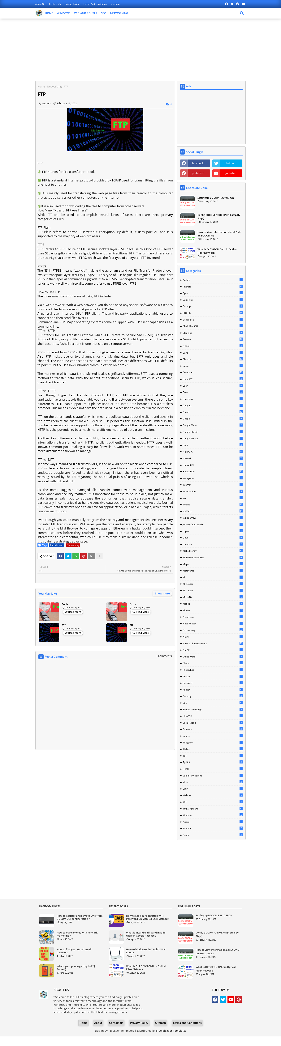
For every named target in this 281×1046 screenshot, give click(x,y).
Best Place (212, 319)
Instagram (212, 478)
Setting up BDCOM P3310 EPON (215, 197)
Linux (212, 537)
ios (212, 498)
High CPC (212, 451)
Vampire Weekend (212, 775)
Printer (212, 676)
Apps (212, 293)
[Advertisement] (140, 49)
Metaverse (212, 570)
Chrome (212, 359)
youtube (230, 173)
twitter (230, 163)
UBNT (212, 769)
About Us (40, 4)
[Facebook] (60, 556)
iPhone (212, 504)
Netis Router (212, 623)
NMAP (212, 650)
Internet (212, 484)
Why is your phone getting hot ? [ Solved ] (76, 968)
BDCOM (212, 313)
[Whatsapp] (75, 556)
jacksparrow (212, 517)
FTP (64, 625)
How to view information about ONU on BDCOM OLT (219, 233)
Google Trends (212, 438)
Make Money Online (212, 557)
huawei (212, 458)
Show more (162, 593)
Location (212, 544)
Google (212, 418)
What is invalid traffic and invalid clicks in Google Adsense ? (146, 934)
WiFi (212, 802)
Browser (212, 339)
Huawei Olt (212, 465)
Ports (65, 604)
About (98, 1023)
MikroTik (212, 597)
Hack (212, 445)
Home (41, 86)
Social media (212, 722)
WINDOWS (63, 13)
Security (212, 696)
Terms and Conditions (95, 4)
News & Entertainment (212, 643)
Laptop (212, 531)
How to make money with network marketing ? (77, 934)
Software (212, 729)
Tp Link (212, 762)
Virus (212, 782)
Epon (212, 385)
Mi (212, 577)
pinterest (198, 173)
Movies (212, 610)
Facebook (212, 399)
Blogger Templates (122, 1030)
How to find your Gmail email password (74, 951)
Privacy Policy (72, 4)
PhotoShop (212, 669)
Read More (74, 612)
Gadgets (212, 405)
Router (212, 689)
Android (212, 286)
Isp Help (212, 511)
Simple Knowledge (212, 709)
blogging (212, 332)
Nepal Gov (212, 617)
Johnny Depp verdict (212, 524)
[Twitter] (68, 556)
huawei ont (212, 471)
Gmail (212, 412)
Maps (212, 564)
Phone (212, 663)
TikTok (212, 749)
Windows (212, 815)
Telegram (212, 742)
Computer (212, 372)
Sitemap (115, 4)
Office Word (212, 656)
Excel (212, 392)
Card (212, 352)
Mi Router (212, 583)
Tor (212, 755)
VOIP (212, 788)
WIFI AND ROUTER (85, 13)
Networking (54, 86)
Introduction (56, 545)
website (212, 795)
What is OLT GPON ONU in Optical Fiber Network (217, 251)
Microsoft (212, 590)
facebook (198, 163)
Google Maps (212, 425)
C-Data (212, 346)
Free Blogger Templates (171, 1030)
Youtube (212, 828)
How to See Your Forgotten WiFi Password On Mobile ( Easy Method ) (147, 917)
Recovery (212, 683)
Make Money (212, 550)
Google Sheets (212, 432)
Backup (212, 306)
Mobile (212, 603)
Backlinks (212, 299)
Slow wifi (212, 716)
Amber (212, 280)
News (212, 636)
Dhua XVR (212, 379)
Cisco (212, 366)
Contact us (55, 4)
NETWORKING (119, 13)
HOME (49, 13)
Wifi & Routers (212, 808)
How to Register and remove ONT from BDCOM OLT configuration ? (79, 917)
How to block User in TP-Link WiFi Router (146, 951)
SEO (103, 13)
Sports (212, 736)
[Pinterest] (83, 556)
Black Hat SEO (212, 326)
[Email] (91, 556)
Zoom (212, 835)
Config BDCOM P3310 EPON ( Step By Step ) (218, 216)
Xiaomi (212, 821)
